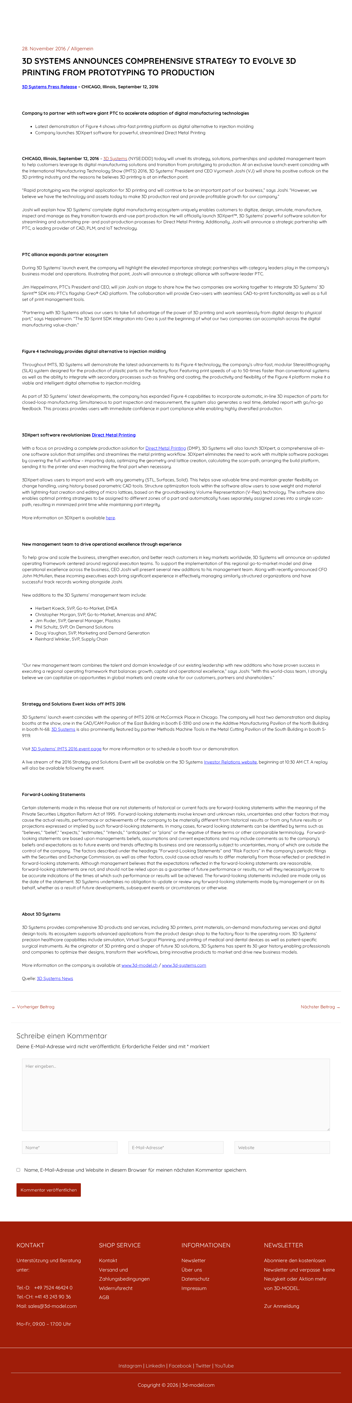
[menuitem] (134, 1260)
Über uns (192, 1270)
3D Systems (115, 158)
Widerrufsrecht (116, 1288)
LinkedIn (155, 1366)
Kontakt (108, 1260)
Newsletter (194, 1260)
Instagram (130, 1366)
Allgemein (82, 48)
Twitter (203, 1366)
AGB (104, 1297)
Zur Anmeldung (281, 1306)
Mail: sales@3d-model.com (46, 1306)
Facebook (180, 1366)
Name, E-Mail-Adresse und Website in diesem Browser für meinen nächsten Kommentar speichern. (135, 1170)
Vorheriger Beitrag (33, 1006)
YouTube (224, 1366)
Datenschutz (196, 1279)
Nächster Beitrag (320, 1006)
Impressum (194, 1288)
